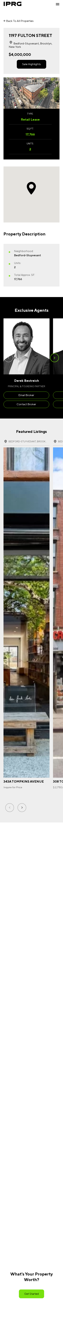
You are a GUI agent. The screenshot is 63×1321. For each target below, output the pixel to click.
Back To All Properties (20, 21)
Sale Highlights (31, 64)
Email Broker (26, 395)
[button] (54, 357)
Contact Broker (26, 404)
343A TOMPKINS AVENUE (24, 781)
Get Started (31, 1293)
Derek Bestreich (26, 380)
